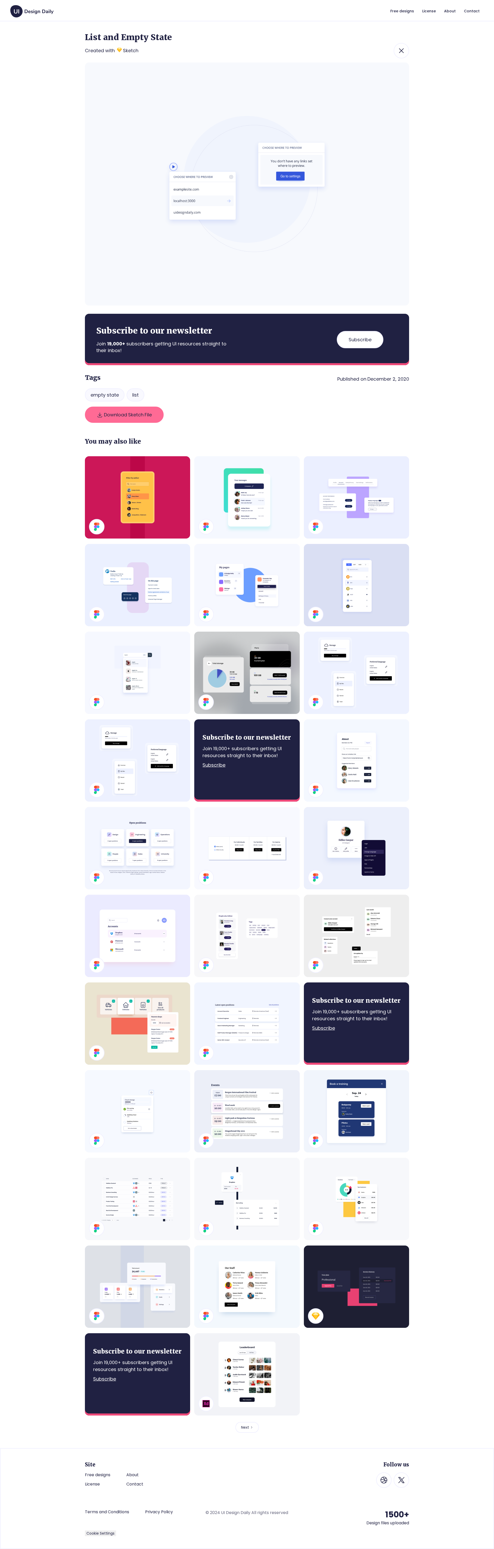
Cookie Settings (100, 1533)
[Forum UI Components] (356, 936)
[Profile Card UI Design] (356, 848)
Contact (134, 1484)
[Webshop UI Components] (137, 1023)
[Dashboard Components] (137, 1287)
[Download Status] (137, 1111)
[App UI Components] (137, 760)
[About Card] (356, 760)
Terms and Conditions (107, 1512)
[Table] (137, 1199)
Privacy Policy (159, 1512)
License (92, 1484)
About (132, 1475)
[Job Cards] (137, 848)
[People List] (246, 1287)
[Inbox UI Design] (246, 497)
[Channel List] (246, 673)
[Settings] (356, 497)
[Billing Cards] (356, 1287)
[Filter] (137, 497)
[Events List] (246, 1111)
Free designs (97, 1475)
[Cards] (137, 585)
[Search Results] (137, 673)
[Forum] (356, 673)
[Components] (246, 936)
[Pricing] (246, 848)
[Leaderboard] (246, 1374)
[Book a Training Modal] (356, 1111)
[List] (137, 936)
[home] (32, 8)
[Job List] (246, 1023)
